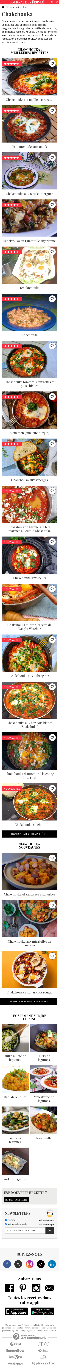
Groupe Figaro (26, 1331)
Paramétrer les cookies (35, 1328)
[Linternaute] (16, 1350)
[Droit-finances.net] (44, 1351)
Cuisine (11, 1220)
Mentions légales (10, 1331)
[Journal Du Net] (44, 1344)
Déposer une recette (16, 1199)
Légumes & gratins (17, 7)
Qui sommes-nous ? (13, 1325)
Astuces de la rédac (17, 1224)
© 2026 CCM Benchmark (45, 1331)
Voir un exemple (46, 1220)
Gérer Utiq (51, 1328)
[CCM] (16, 1344)
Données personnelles (13, 1328)
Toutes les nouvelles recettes (29, 1001)
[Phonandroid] (44, 1363)
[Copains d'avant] (16, 1357)
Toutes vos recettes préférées (29, 833)
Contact (27, 1325)
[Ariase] (16, 1363)
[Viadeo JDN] (44, 1357)
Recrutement (48, 1325)
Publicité (36, 1325)
